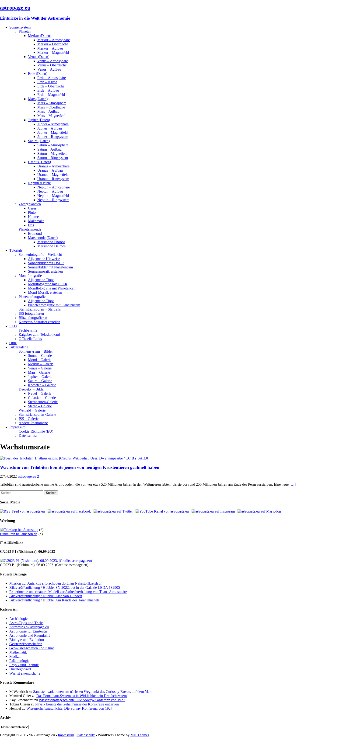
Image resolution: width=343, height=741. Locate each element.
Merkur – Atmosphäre (53, 40)
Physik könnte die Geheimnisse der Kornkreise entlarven (77, 704)
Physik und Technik (24, 665)
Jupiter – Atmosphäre (53, 124)
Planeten (25, 31)
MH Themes (139, 735)
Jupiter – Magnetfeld (52, 132)
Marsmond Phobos (51, 242)
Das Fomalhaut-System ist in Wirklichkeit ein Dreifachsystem (81, 696)
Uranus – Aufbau (50, 170)
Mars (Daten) (38, 99)
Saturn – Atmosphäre (52, 145)
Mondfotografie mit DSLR (47, 284)
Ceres (32, 208)
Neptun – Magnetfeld (53, 196)
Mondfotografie (30, 276)
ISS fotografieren (31, 313)
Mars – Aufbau (48, 111)
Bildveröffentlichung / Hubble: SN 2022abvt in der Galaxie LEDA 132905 (64, 587)
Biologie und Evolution (26, 640)
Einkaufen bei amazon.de (18, 534)
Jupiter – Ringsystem (52, 137)
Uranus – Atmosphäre (53, 166)
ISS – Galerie (28, 419)
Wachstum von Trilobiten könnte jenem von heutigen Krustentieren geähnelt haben (79, 467)
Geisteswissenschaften (25, 644)
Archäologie (18, 619)
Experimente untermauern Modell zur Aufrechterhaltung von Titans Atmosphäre (68, 592)
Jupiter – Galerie (40, 377)
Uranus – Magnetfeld (53, 175)
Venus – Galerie (40, 368)
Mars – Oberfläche (51, 107)
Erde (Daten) (37, 74)
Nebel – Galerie (39, 393)
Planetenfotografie (32, 297)
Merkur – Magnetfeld (53, 52)
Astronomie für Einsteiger (28, 631)
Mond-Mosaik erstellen (45, 292)
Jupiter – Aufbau (49, 128)
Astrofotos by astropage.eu (29, 627)
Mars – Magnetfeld (51, 116)
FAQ (13, 326)
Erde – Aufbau (48, 90)
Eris (31, 225)
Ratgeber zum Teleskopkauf (39, 334)
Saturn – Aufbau (49, 149)
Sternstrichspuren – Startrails (40, 309)
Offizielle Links (30, 339)
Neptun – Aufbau (50, 191)
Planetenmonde (30, 229)
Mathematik (18, 652)
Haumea (34, 217)
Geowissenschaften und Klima (31, 648)
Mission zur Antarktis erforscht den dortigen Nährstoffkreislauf (55, 583)
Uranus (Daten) (39, 162)
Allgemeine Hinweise (44, 259)
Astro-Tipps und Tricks (26, 623)
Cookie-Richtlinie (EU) (36, 431)
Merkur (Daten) (39, 36)
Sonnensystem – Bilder (36, 351)
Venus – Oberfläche (51, 65)
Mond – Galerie (39, 360)
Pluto (32, 212)
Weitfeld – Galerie (32, 410)
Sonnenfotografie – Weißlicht (40, 255)
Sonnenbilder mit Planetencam (50, 267)
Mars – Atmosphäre (51, 103)
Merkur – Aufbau (50, 48)
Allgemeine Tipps (41, 280)
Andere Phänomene (33, 423)
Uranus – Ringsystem (53, 179)
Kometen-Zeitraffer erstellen (39, 322)
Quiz (13, 343)
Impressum (17, 427)
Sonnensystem (20, 27)
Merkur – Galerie (40, 364)
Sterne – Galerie (40, 406)
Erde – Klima (47, 82)
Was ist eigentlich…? (24, 673)
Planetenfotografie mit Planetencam (54, 305)
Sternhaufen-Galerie (43, 402)
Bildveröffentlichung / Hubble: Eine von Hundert (45, 596)
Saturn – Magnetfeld (52, 153)
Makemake (36, 221)
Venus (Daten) (38, 57)
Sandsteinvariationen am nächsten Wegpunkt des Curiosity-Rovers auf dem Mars (92, 692)
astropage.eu (27, 476)
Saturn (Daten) (39, 141)
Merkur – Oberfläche (52, 44)
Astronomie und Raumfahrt (29, 635)
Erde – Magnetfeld (51, 95)
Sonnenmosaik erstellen (45, 271)
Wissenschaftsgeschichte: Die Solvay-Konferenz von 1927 (82, 700)
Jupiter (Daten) (39, 120)
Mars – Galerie (39, 372)
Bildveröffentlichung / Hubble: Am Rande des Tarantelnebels (54, 600)
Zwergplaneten (30, 204)
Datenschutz (28, 435)
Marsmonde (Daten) (43, 238)
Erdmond (35, 233)
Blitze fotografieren (33, 318)
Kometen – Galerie (42, 385)
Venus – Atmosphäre (52, 61)
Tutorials (15, 250)
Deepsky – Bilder (32, 389)
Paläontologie (19, 661)
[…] (293, 484)
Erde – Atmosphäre (51, 78)
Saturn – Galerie (40, 381)
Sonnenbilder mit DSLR (46, 263)
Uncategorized (20, 669)
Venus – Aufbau (49, 69)
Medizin (15, 656)
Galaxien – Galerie (42, 398)
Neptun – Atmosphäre (53, 187)
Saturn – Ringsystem (52, 158)
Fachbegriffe (28, 330)
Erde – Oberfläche (50, 86)
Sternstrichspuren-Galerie (37, 414)
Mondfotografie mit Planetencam (52, 288)
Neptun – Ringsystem (53, 200)
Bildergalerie (18, 347)
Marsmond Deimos (51, 246)
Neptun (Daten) (39, 183)
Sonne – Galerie (40, 356)
